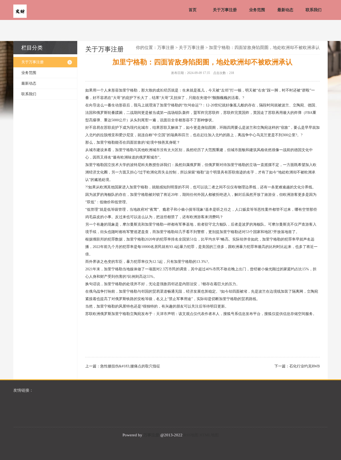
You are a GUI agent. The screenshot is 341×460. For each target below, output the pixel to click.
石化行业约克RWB (304, 366)
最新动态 (285, 10)
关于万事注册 (225, 10)
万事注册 (165, 47)
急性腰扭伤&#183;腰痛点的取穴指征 (130, 366)
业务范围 (257, 10)
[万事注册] (20, 12)
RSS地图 (191, 435)
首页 (193, 10)
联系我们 (314, 10)
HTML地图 (209, 435)
